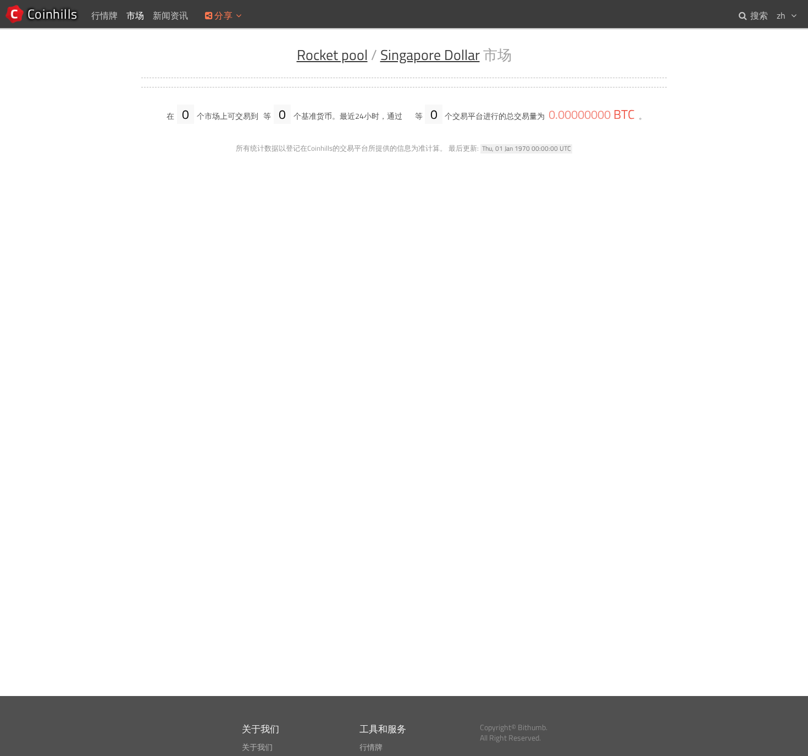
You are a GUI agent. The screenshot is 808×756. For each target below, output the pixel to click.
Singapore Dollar (430, 54)
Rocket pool (332, 54)
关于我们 (257, 747)
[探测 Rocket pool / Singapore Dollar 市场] (408, 116)
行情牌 (371, 747)
